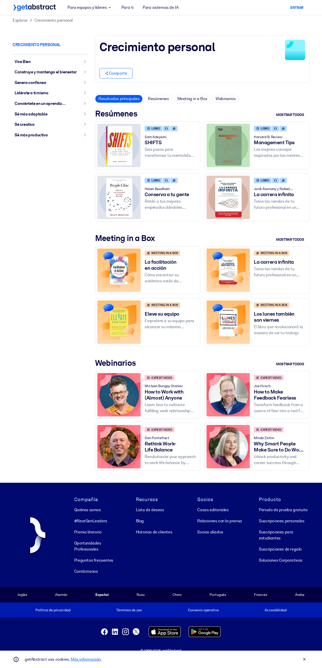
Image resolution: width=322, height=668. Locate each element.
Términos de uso (129, 610)
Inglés (22, 595)
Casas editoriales (212, 509)
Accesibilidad (275, 610)
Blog (140, 521)
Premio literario (88, 532)
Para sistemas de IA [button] (160, 7)
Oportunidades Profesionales (87, 546)
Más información (86, 659)
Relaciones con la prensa (219, 521)
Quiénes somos (87, 509)
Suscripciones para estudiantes (276, 535)
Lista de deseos (150, 509)
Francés (260, 595)
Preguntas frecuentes (93, 560)
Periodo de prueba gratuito (283, 509)
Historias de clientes (154, 532)
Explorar (20, 20)
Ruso (140, 595)
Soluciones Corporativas (280, 560)
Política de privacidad (52, 610)
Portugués (218, 595)
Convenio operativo (203, 610)
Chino (177, 595)
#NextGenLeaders (90, 521)
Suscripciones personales (281, 521)
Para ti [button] (128, 7)
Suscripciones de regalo (280, 549)
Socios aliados (210, 532)
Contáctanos (86, 571)
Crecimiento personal (53, 20)
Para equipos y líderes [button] (87, 7)
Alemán (61, 595)
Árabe (299, 595)
